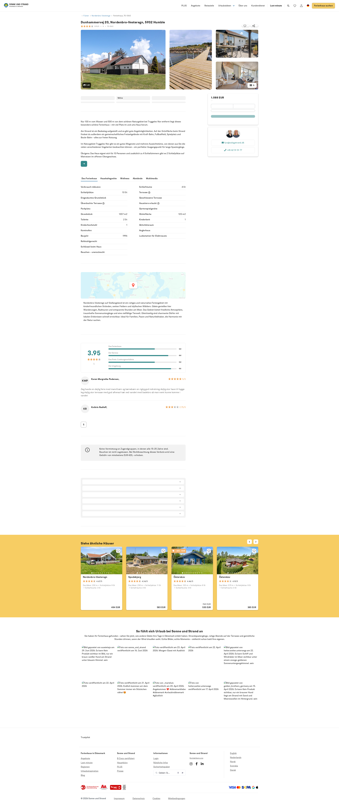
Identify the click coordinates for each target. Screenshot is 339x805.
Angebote (195, 5)
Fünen (86, 15)
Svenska (234, 765)
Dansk (233, 770)
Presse (120, 771)
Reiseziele (209, 5)
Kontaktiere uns (196, 758)
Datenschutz (139, 798)
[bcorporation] (125, 789)
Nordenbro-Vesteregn (101, 15)
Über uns (242, 5)
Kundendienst (258, 5)
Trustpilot (85, 737)
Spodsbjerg (134, 577)
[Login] (301, 5)
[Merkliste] (295, 5)
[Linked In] (202, 763)
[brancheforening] (90, 789)
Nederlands (235, 757)
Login (156, 758)
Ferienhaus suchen (323, 5)
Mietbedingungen (176, 798)
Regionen (85, 766)
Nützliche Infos (160, 762)
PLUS (184, 5)
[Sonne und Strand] (16, 5)
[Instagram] (191, 763)
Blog (83, 775)
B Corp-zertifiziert (126, 758)
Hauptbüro (122, 762)
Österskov (179, 577)
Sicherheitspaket (161, 766)
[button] (98, 662)
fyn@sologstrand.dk (234, 142)
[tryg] (116, 789)
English (233, 753)
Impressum (119, 798)
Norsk (233, 761)
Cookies (156, 798)
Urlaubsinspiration (89, 771)
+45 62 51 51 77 (234, 150)
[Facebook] (197, 763)
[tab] (91, 572)
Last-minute (276, 5)
